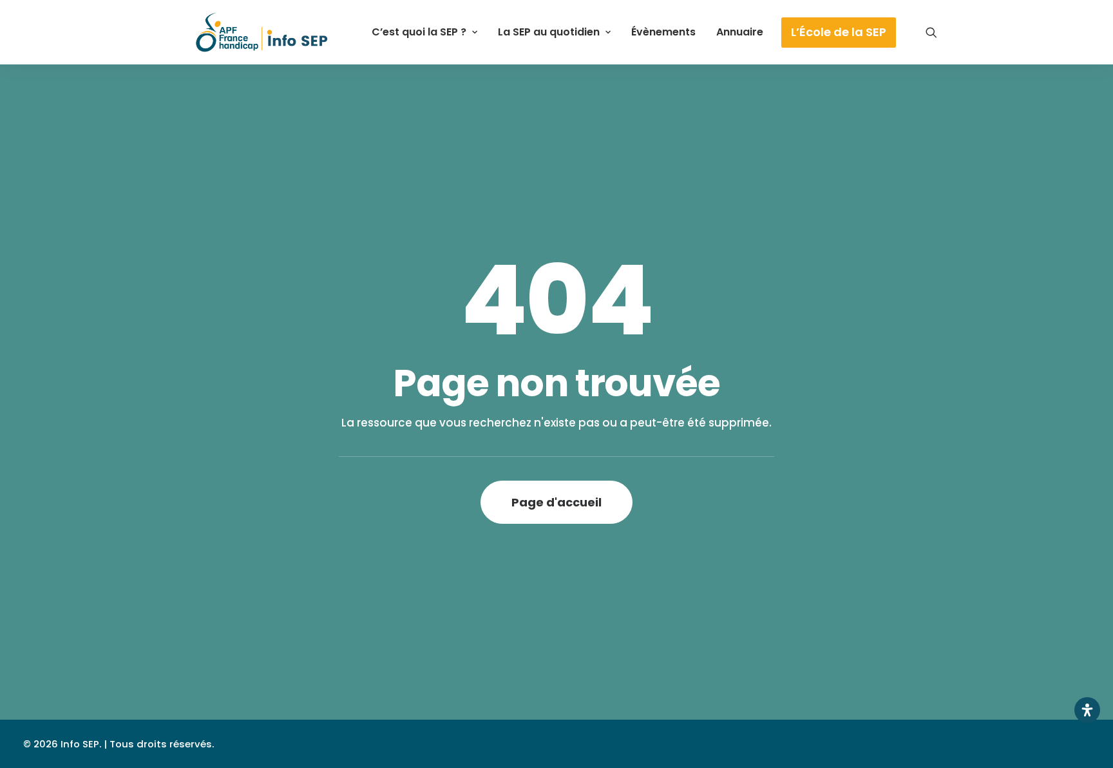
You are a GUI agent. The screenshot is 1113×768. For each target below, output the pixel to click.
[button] (931, 32)
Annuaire (739, 31)
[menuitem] (424, 32)
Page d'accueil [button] (556, 502)
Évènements (663, 31)
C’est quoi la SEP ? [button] (419, 31)
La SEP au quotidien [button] (549, 31)
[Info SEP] (262, 32)
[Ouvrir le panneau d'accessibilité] (1087, 710)
